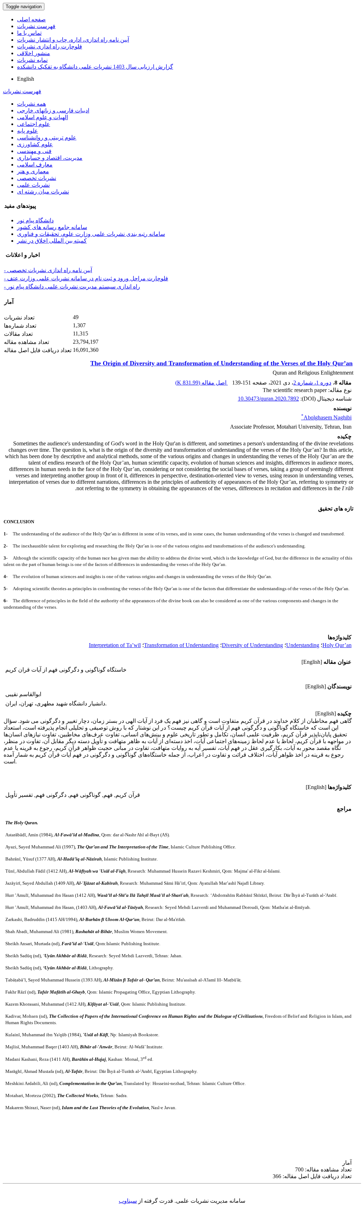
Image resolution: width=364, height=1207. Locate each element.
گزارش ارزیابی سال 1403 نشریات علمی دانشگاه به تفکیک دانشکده (95, 67)
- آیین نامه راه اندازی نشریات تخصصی (48, 270)
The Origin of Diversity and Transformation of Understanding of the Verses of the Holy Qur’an (221, 363)
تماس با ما (29, 33)
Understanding (302, 645)
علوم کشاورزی (35, 144)
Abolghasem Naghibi (326, 417)
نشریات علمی (33, 185)
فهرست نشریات (36, 26)
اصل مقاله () (201, 383)
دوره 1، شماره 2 (312, 383)
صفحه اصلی (31, 19)
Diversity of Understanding (252, 645)
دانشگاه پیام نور (35, 220)
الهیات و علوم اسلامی (42, 117)
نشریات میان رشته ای (43, 192)
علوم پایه (27, 131)
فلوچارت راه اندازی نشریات (49, 46)
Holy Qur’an (337, 645)
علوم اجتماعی (33, 124)
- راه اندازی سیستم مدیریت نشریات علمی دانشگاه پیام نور (72, 287)
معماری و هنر (33, 171)
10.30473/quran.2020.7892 (268, 399)
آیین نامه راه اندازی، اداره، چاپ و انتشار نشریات (73, 40)
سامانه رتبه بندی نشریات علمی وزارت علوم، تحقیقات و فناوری (91, 234)
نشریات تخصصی (36, 178)
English (25, 79)
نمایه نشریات (32, 60)
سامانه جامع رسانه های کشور (52, 227)
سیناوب (128, 1201)
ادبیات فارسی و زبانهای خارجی (53, 110)
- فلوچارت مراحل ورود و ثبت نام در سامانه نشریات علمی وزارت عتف (86, 278)
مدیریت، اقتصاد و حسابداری (49, 158)
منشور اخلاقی (33, 53)
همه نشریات (31, 104)
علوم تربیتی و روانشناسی (46, 137)
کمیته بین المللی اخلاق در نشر (52, 241)
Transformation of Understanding (181, 645)
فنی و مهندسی (34, 151)
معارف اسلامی (35, 165)
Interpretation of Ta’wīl (115, 645)
